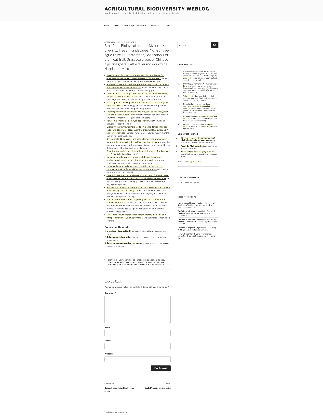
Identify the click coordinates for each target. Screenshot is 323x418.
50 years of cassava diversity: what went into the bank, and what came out (198, 139)
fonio (185, 86)
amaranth (187, 78)
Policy (122, 264)
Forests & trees (155, 260)
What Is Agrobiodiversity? (135, 25)
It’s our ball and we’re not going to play (197, 152)
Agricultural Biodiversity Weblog (156, 9)
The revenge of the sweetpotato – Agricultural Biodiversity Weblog (196, 204)
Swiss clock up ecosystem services (123, 243)
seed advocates (207, 126)
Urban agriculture (137, 264)
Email (107, 340)
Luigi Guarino (130, 42)
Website (108, 354)
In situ (149, 262)
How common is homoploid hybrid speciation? (128, 121)
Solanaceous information (118, 237)
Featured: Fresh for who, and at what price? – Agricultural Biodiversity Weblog (195, 235)
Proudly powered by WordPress (116, 412)
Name (108, 327)
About (116, 25)
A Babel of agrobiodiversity (197, 230)
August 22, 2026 (195, 162)
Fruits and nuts (116, 262)
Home (106, 25)
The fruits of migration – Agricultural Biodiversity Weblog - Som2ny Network (197, 212)
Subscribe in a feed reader (188, 182)
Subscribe (155, 25)
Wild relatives (156, 264)
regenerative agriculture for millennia (198, 107)
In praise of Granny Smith (118, 231)
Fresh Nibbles (185, 65)
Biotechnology (116, 260)
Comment (110, 293)
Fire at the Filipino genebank (193, 146)
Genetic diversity (135, 262)
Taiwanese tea (189, 96)
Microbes (113, 264)
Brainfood (130, 260)
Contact (167, 25)
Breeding (141, 260)
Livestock (159, 262)
